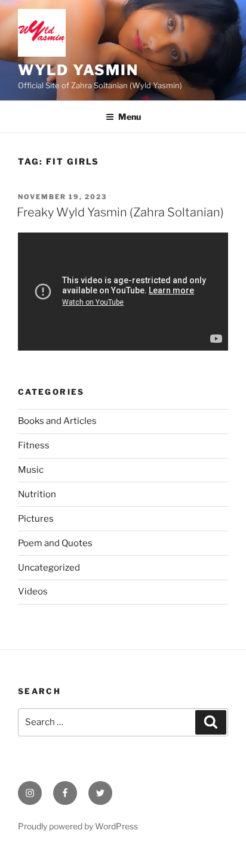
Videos (33, 591)
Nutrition (37, 494)
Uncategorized (49, 567)
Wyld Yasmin (78, 70)
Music (31, 469)
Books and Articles (57, 421)
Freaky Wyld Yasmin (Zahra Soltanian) (120, 212)
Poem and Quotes (55, 543)
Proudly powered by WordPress (78, 826)
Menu (129, 116)
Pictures (36, 518)
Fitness (34, 445)
